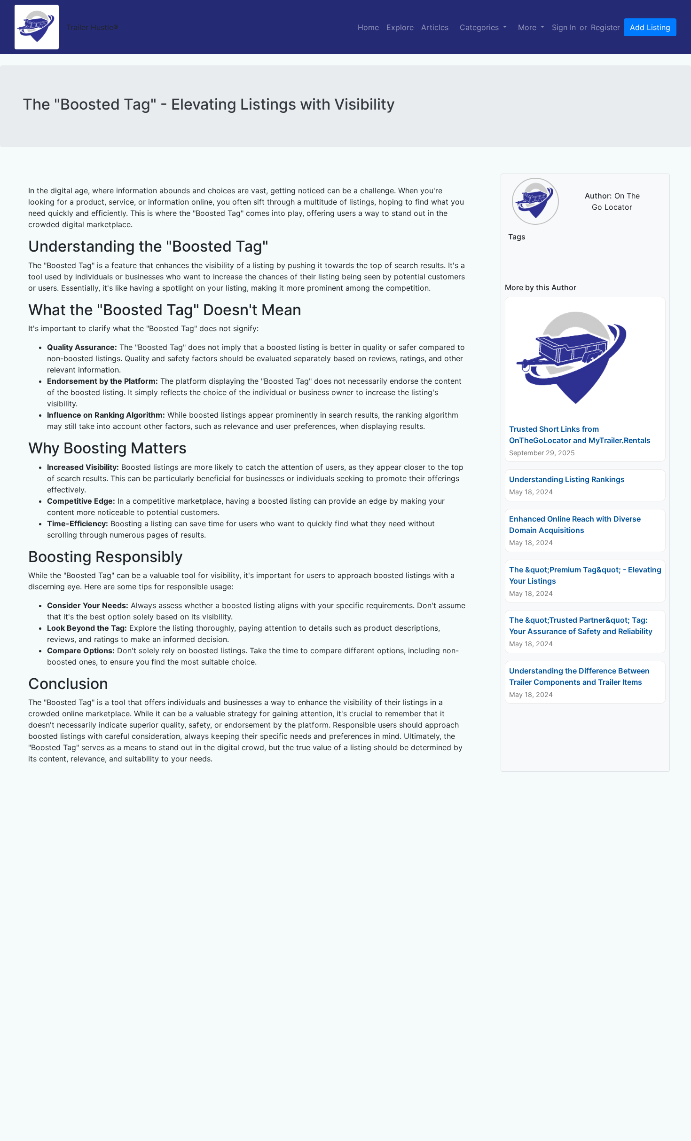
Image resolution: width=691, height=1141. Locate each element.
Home (368, 27)
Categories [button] (480, 27)
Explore (400, 27)
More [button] (528, 27)
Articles (434, 27)
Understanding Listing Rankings (567, 479)
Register (605, 27)
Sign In (564, 27)
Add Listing (650, 27)
